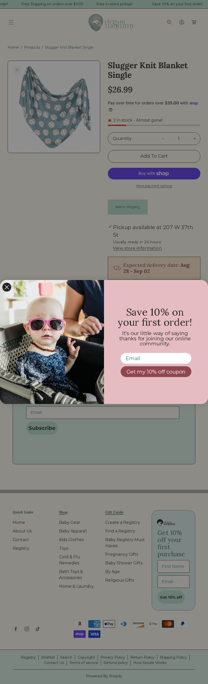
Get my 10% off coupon (156, 371)
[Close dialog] (6, 287)
